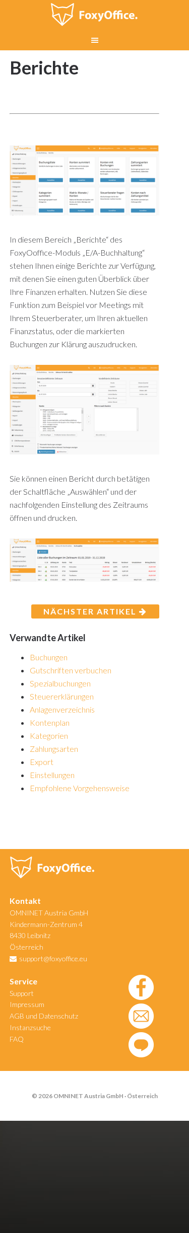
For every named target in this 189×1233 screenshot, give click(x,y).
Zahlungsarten (54, 748)
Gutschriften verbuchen (70, 670)
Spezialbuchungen (60, 683)
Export (41, 761)
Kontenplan (50, 722)
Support (22, 993)
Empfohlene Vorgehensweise (80, 788)
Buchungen (49, 657)
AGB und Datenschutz (44, 1016)
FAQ (17, 1039)
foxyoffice (95, 15)
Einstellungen (52, 775)
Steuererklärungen (62, 696)
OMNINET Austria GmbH (49, 912)
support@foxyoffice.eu (53, 958)
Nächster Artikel (91, 611)
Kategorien (49, 735)
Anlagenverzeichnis (62, 709)
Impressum (27, 1004)
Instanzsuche (30, 1027)
